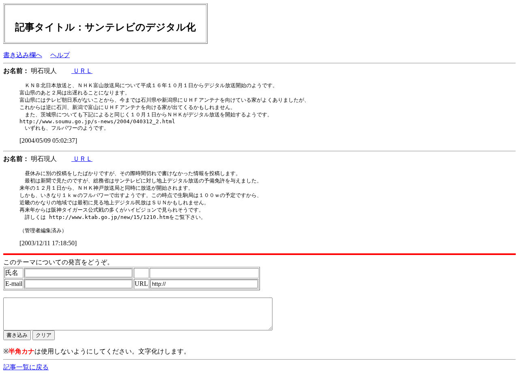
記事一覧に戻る (26, 367)
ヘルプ (60, 54)
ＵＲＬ (81, 70)
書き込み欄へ (22, 54)
